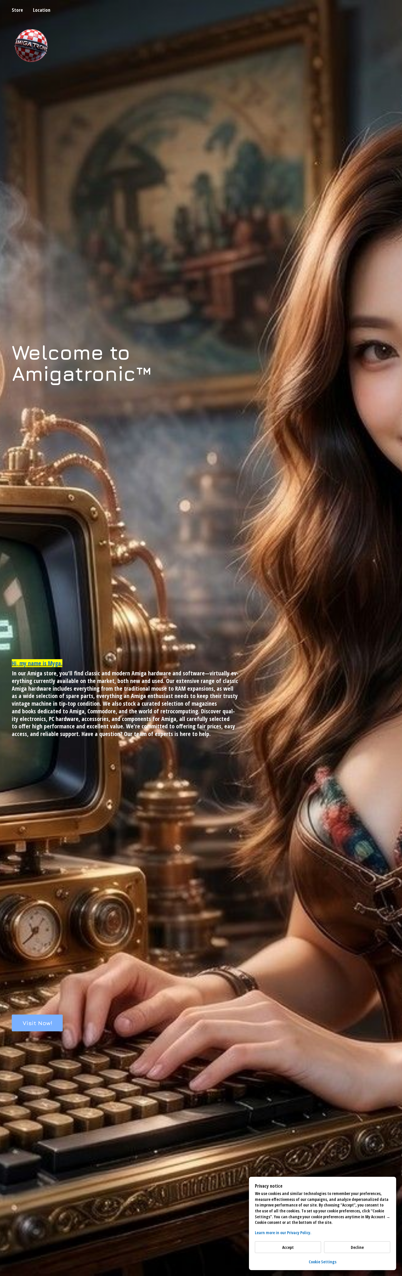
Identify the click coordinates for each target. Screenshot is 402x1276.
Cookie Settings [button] (322, 1262)
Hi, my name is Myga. (37, 663)
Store (17, 10)
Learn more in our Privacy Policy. (283, 1232)
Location (41, 10)
